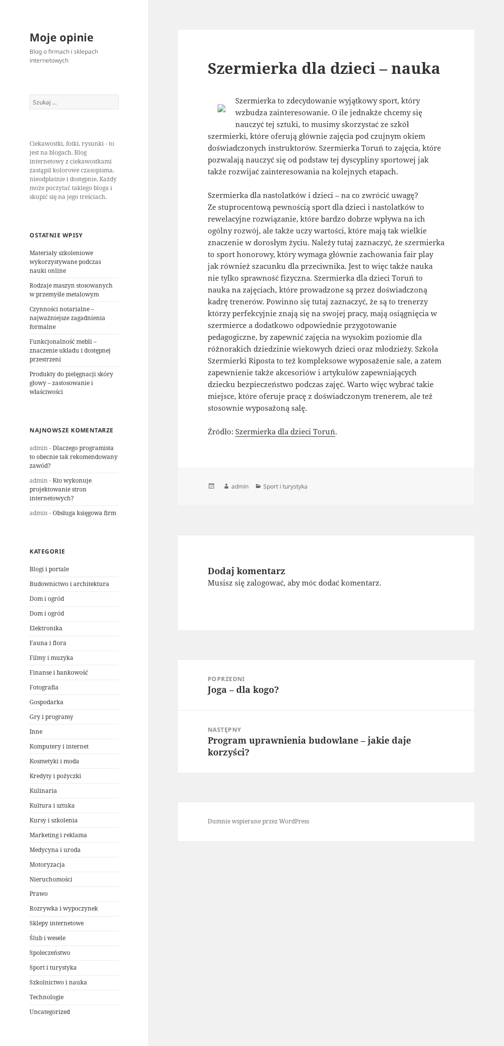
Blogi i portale (49, 569)
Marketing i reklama (58, 835)
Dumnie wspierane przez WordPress (258, 821)
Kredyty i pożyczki (55, 776)
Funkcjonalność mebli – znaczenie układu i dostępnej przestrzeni (70, 350)
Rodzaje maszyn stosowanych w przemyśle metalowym (71, 289)
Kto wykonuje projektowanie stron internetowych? (61, 489)
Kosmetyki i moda (54, 761)
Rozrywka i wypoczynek (64, 908)
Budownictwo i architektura (69, 584)
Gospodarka (46, 702)
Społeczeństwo (50, 952)
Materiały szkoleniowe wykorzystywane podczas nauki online (65, 262)
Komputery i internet (59, 746)
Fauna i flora (48, 643)
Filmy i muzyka (51, 658)
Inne (36, 731)
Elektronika (46, 628)
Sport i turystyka (53, 967)
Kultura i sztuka (52, 805)
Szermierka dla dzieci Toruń (285, 431)
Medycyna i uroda (55, 850)
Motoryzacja (47, 864)
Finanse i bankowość (59, 672)
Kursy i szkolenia (54, 820)
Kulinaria (43, 790)
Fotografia (44, 687)
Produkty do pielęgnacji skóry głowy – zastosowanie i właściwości (71, 383)
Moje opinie (62, 37)
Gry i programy (51, 717)
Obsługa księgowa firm (84, 513)
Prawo (39, 893)
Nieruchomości (51, 879)
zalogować (265, 583)
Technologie (46, 997)
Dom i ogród (47, 598)
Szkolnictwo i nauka (58, 982)
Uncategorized (50, 1012)
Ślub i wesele (47, 938)
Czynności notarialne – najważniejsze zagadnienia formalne (67, 318)
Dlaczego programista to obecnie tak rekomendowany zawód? (74, 457)
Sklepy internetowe (57, 923)
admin (240, 486)
